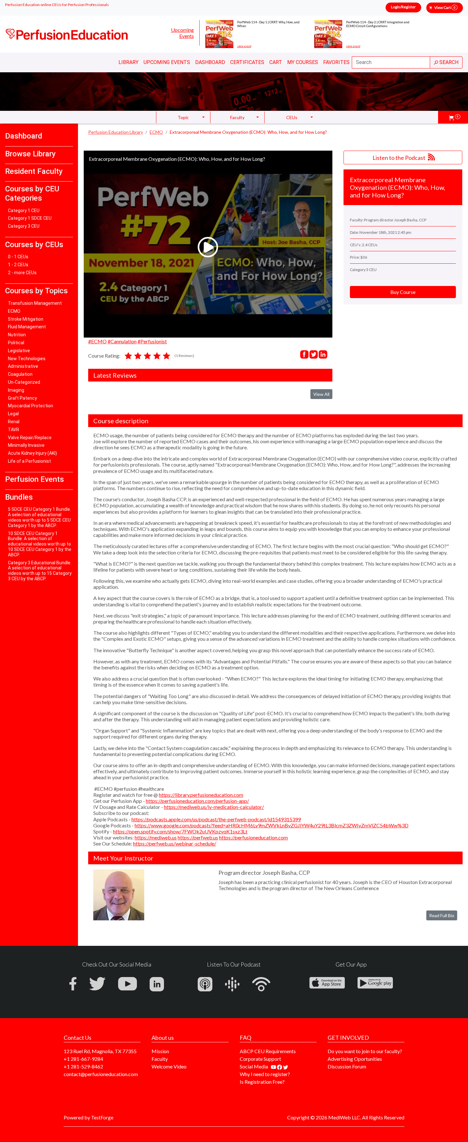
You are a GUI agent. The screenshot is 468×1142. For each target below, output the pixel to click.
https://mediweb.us (156, 837)
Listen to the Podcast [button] (399, 157)
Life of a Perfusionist (29, 461)
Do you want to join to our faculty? (365, 1051)
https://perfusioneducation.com (253, 837)
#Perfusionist (152, 341)
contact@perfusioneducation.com (101, 1074)
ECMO (14, 311)
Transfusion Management (35, 303)
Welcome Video (169, 1066)
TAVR (13, 429)
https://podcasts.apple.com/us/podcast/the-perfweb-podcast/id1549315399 (216, 819)
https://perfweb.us (198, 837)
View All (321, 394)
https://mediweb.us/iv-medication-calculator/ (214, 807)
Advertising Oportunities (355, 1059)
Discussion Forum (347, 1066)
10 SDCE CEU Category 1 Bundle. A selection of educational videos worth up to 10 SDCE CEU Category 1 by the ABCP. (39, 544)
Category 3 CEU (23, 226)
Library (128, 62)
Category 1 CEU (23, 210)
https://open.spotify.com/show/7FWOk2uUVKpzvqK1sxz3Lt (180, 831)
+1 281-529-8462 (83, 1066)
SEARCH (448, 62)
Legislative (19, 350)
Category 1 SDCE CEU (30, 218)
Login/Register (403, 6)
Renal (13, 421)
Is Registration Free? (262, 1082)
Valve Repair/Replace (30, 437)
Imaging (16, 390)
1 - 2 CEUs (18, 264)
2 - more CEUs (22, 272)
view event (244, 46)
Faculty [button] (237, 117)
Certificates (247, 62)
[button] (454, 117)
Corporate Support (260, 1059)
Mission (160, 1051)
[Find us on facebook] (280, 1066)
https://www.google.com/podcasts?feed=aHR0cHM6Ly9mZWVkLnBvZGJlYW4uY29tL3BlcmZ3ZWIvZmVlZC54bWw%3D (271, 825)
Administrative (23, 366)
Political (16, 342)
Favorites (336, 62)
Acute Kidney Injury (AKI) (32, 453)
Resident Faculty (34, 171)
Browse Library (30, 153)
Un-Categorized (24, 382)
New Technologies (27, 358)
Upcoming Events (182, 33)
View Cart (444, 7)
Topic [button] (183, 117)
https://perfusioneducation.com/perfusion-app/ (197, 801)
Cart (275, 62)
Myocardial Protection (30, 405)
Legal (13, 413)
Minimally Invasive (26, 445)
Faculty (160, 1059)
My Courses (302, 62)
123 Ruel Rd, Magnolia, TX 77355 (100, 1051)
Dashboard (210, 62)
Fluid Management (27, 326)
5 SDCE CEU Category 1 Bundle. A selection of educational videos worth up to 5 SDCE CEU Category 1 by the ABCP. (39, 517)
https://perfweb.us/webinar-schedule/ (174, 843)
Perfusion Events (34, 479)
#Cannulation (122, 341)
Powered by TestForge (88, 1117)
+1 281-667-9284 (83, 1059)
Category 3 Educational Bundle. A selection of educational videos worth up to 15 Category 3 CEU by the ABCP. (40, 570)
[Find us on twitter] (285, 1066)
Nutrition (17, 334)
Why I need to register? (265, 1074)
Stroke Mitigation (25, 319)
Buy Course (402, 292)
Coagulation (20, 374)
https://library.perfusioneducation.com (201, 795)
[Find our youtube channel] (274, 1066)
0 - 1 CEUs (18, 256)
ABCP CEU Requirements (268, 1051)
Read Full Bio (441, 915)
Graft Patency (22, 398)
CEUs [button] (291, 117)
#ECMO (97, 341)
